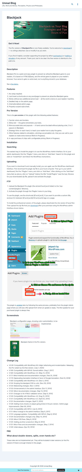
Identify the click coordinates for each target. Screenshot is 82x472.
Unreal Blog (9, 3)
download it (67, 48)
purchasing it (58, 56)
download (34, 206)
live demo (14, 84)
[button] (72, 4)
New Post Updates (23, 470)
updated (19, 305)
